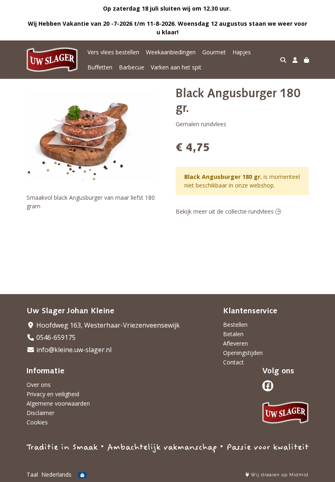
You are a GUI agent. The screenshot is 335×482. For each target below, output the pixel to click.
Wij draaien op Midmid (278, 475)
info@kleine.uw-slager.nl (73, 349)
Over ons (39, 384)
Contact (233, 362)
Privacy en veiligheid (53, 394)
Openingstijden (243, 353)
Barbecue (131, 67)
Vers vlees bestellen (113, 52)
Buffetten (99, 67)
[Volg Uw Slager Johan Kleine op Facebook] (267, 385)
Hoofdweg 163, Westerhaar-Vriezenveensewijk (107, 325)
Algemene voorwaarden (58, 403)
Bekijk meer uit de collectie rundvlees (225, 211)
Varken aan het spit (176, 67)
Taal (32, 474)
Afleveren (235, 343)
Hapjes (241, 52)
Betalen (233, 334)
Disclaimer (40, 413)
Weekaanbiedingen (171, 52)
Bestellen (235, 324)
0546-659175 (55, 337)
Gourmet (214, 52)
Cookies (37, 422)
